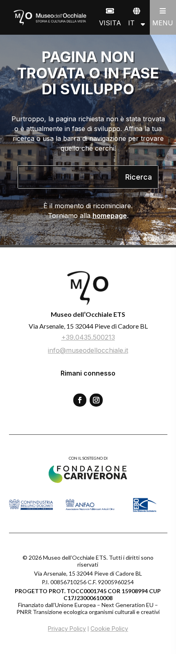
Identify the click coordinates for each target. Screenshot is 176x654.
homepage (110, 215)
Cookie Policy (109, 628)
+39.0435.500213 (88, 337)
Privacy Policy (67, 628)
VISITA (110, 23)
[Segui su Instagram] (96, 400)
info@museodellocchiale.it (88, 350)
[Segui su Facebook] (79, 400)
